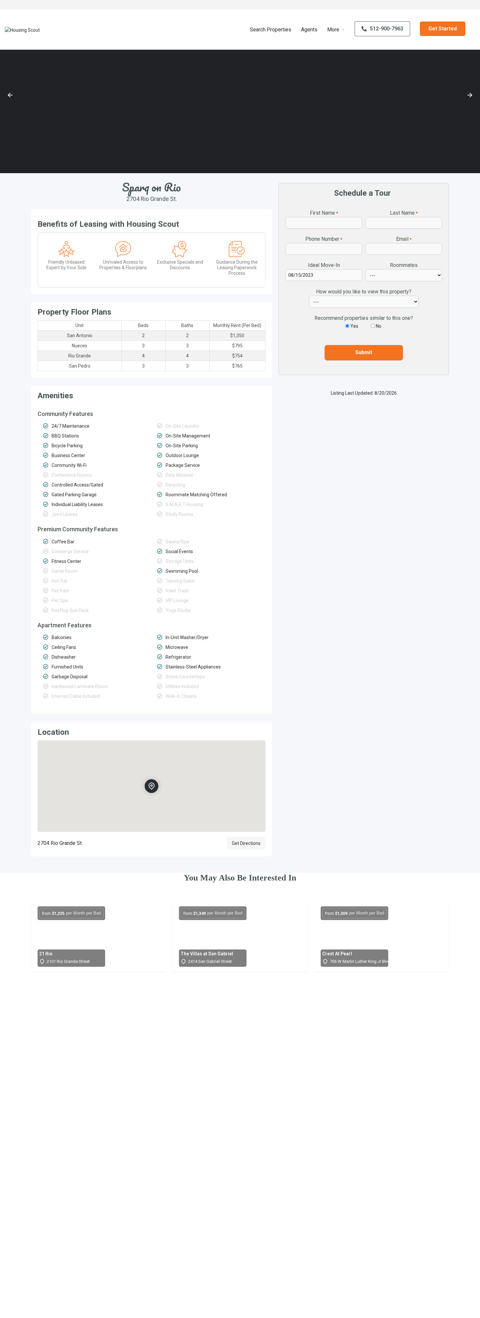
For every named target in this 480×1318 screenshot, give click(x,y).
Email (403, 239)
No (378, 326)
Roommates (404, 265)
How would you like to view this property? (363, 291)
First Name (324, 213)
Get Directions (246, 843)
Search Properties (270, 29)
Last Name (404, 213)
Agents (309, 29)
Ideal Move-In (324, 265)
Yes (354, 326)
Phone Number (323, 239)
